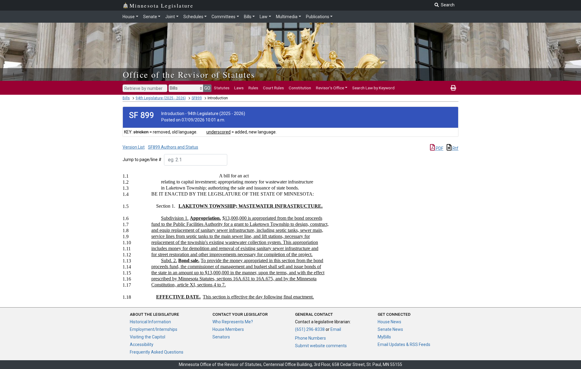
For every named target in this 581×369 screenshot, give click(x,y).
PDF (439, 148)
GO (207, 88)
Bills (247, 16)
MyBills (384, 336)
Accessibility (141, 344)
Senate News (390, 329)
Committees (223, 16)
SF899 (197, 98)
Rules (253, 87)
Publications (317, 16)
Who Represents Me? (232, 321)
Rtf (454, 148)
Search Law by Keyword (373, 87)
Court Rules (273, 87)
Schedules (193, 16)
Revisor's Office (330, 87)
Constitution (300, 87)
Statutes (221, 87)
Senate (150, 16)
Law (264, 16)
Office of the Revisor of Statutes (189, 74)
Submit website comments (321, 345)
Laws (239, 87)
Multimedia (286, 16)
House (129, 16)
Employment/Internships (153, 329)
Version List (134, 147)
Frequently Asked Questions (156, 352)
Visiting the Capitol (147, 336)
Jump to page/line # (142, 159)
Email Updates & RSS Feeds (404, 344)
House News (389, 321)
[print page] (453, 87)
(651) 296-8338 (310, 329)
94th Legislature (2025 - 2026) (161, 98)
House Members (228, 329)
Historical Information (150, 321)
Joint (170, 16)
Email (335, 329)
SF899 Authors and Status (173, 147)
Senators (221, 336)
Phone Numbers (310, 338)
